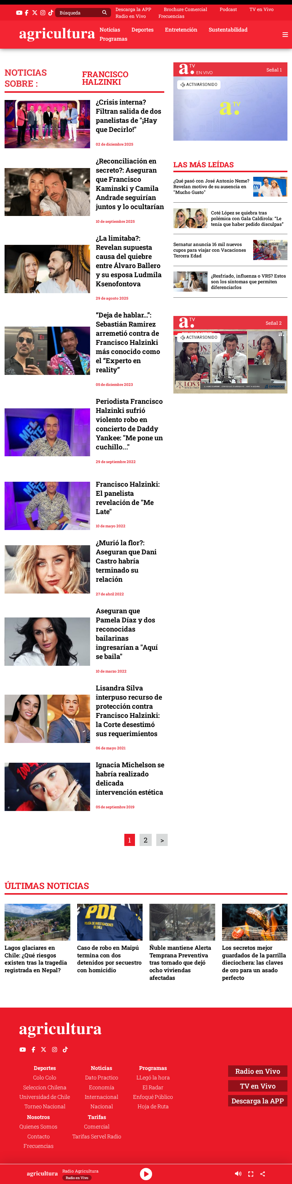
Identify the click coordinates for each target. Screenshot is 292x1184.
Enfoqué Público (153, 1097)
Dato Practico (101, 1077)
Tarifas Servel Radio (96, 1136)
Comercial (97, 1126)
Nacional (101, 1106)
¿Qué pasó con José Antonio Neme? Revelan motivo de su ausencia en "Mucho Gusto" (211, 186)
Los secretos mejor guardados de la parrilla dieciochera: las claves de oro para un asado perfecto (254, 962)
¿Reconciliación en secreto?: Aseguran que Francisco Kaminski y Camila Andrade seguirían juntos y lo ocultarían (130, 183)
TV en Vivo (261, 9)
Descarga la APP (133, 9)
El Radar (153, 1087)
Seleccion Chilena (45, 1087)
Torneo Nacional (44, 1106)
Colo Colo (44, 1077)
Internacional (101, 1097)
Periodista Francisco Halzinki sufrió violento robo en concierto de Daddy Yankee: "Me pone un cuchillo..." (129, 424)
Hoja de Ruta (153, 1106)
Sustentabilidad (228, 29)
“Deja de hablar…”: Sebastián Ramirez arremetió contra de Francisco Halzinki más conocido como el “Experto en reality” (128, 342)
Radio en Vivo (131, 16)
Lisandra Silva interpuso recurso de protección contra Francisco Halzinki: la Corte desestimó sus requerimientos (129, 710)
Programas (113, 38)
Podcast (228, 9)
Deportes (143, 29)
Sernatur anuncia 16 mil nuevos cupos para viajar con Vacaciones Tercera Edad (209, 250)
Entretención (181, 29)
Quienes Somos (38, 1126)
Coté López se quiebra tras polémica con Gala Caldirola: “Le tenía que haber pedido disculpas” (247, 218)
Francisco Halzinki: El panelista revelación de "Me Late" (128, 497)
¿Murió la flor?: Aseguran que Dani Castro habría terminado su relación (126, 561)
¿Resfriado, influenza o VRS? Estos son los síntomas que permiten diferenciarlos (248, 281)
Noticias (110, 29)
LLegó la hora (153, 1077)
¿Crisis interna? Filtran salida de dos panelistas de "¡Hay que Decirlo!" (128, 115)
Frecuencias (171, 16)
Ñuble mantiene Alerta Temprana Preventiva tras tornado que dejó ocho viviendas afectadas (180, 962)
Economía (101, 1087)
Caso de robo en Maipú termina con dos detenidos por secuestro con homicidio (109, 959)
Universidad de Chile (44, 1097)
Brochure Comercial (185, 9)
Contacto (38, 1136)
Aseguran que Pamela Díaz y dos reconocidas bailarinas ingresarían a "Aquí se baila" (127, 633)
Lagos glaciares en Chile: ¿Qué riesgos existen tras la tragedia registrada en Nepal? (36, 959)
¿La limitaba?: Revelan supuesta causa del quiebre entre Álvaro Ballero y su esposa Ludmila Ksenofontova (129, 260)
